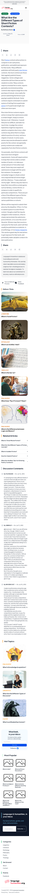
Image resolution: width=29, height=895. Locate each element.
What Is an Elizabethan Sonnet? (14, 722)
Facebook (6, 876)
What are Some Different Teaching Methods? (20, 785)
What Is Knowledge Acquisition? (14, 667)
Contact (5, 868)
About (5, 865)
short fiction (23, 70)
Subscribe (14, 745)
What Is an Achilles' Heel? (10, 344)
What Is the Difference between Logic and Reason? (12, 430)
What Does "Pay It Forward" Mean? (13, 401)
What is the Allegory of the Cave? (19, 802)
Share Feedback (21, 283)
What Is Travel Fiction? (9, 316)
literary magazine (21, 230)
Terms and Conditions (14, 892)
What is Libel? (7, 769)
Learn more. (14, 3)
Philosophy (5, 398)
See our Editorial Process (9, 283)
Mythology (5, 342)
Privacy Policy (4, 892)
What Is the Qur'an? (8, 373)
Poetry (5, 719)
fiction (7, 60)
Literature (5, 314)
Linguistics (7, 690)
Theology (5, 370)
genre (3, 106)
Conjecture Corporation (18, 890)
